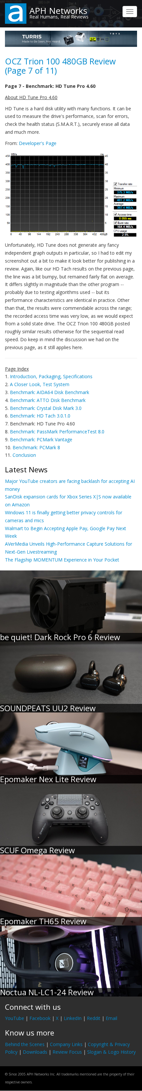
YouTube (14, 1018)
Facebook (40, 1018)
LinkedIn (73, 1018)
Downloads (35, 1052)
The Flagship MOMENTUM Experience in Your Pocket (62, 560)
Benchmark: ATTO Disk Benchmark (48, 400)
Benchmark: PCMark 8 (36, 447)
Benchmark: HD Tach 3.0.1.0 (40, 416)
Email (111, 1018)
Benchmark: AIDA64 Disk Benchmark (49, 392)
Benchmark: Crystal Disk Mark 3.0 (46, 408)
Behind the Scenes (25, 1044)
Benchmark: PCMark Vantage (41, 439)
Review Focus (67, 1052)
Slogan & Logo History (111, 1052)
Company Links (66, 1044)
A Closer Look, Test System (39, 384)
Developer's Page (37, 143)
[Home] (15, 13)
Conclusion (24, 455)
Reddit (93, 1018)
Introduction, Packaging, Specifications (51, 376)
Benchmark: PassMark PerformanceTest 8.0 (57, 431)
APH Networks (58, 11)
